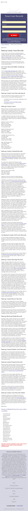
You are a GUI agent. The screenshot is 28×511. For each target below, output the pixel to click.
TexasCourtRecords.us (7, 38)
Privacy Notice (18, 41)
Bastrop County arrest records (11, 157)
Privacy (14, 491)
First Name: (4, 20)
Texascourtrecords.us (21, 397)
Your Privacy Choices (14, 485)
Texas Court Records (5, 44)
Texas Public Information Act (11, 71)
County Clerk (8, 56)
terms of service (16, 475)
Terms (14, 493)
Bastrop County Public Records (9, 292)
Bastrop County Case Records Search (11, 254)
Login (15, 12)
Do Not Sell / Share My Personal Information (14, 488)
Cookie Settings (20, 505)
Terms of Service (10, 41)
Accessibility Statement (14, 496)
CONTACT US (10, 12)
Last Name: (4, 24)
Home (19, 12)
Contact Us (14, 501)
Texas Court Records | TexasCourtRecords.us (14, 8)
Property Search (12, 387)
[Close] (26, 2)
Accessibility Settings (11, 505)
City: (3, 29)
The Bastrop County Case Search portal (12, 102)
